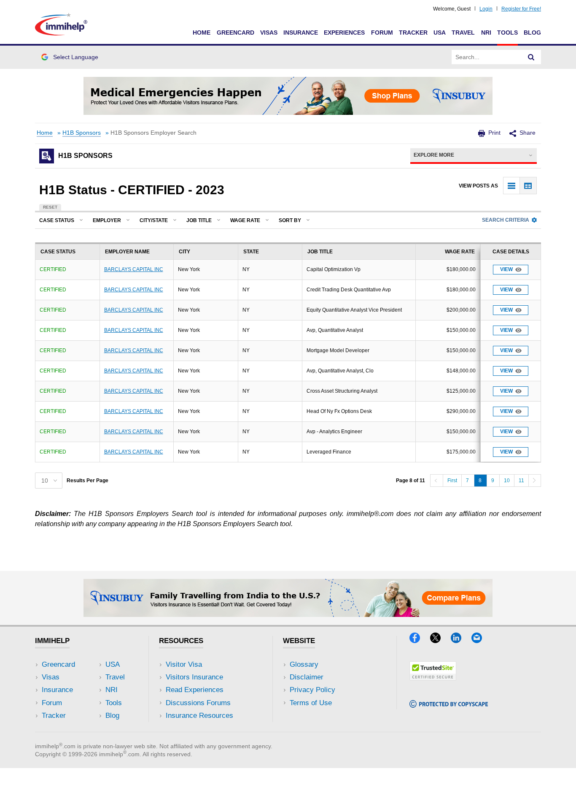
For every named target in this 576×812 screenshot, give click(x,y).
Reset (50, 207)
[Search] (531, 57)
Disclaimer (306, 677)
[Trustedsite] (432, 677)
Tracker (413, 32)
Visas (268, 32)
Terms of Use (311, 703)
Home (201, 32)
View (506, 269)
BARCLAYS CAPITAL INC (133, 269)
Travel (463, 32)
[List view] (511, 185)
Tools (507, 32)
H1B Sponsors (81, 133)
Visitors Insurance (194, 677)
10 (507, 480)
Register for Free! (521, 9)
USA (439, 32)
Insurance (300, 32)
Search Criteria (505, 220)
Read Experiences (194, 690)
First (452, 480)
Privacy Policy (312, 690)
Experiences (344, 32)
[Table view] (528, 185)
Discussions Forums (198, 703)
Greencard (235, 32)
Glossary (304, 664)
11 (521, 480)
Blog (532, 32)
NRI (486, 32)
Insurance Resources (199, 716)
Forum (382, 32)
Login (486, 9)
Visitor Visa (184, 664)
